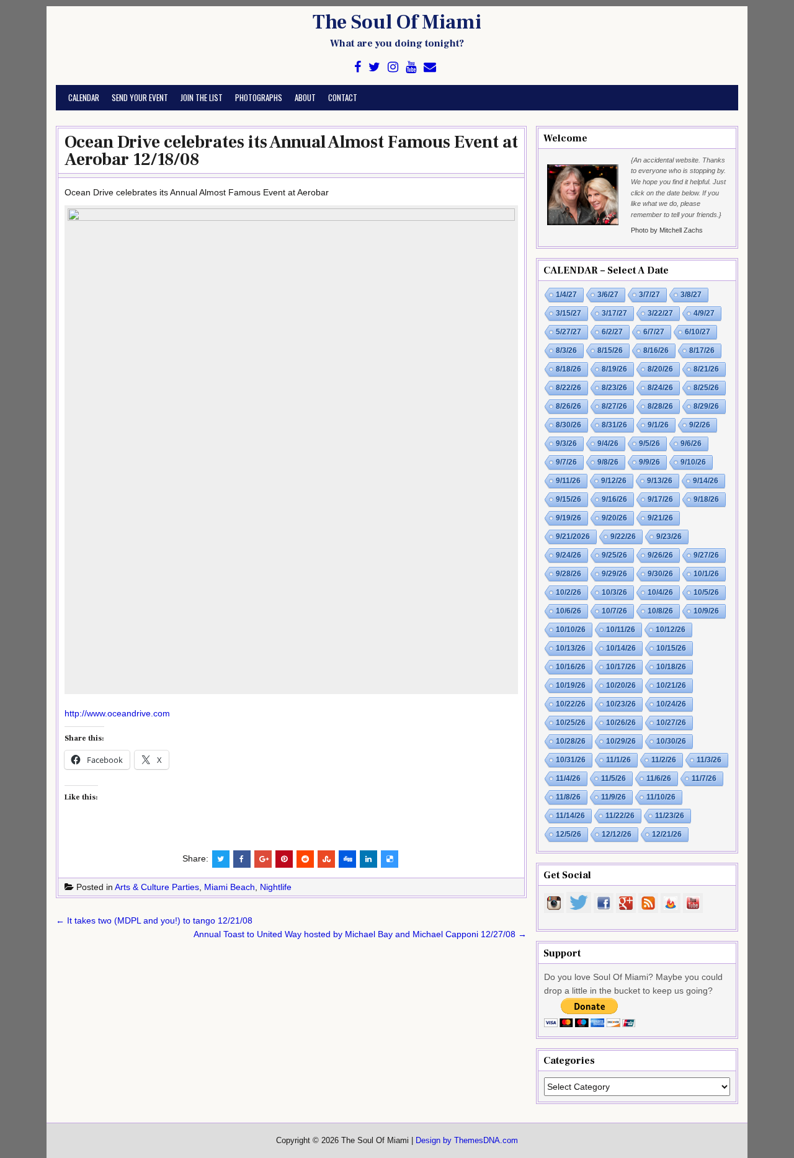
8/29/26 (706, 406)
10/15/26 (671, 648)
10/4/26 (660, 592)
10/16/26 (571, 666)
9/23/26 (669, 536)
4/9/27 (704, 313)
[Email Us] (430, 67)
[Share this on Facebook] (242, 859)
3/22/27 (660, 313)
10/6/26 (568, 611)
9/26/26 (660, 555)
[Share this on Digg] (347, 859)
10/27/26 (671, 722)
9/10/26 (693, 462)
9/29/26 (614, 573)
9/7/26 (566, 462)
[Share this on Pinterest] (284, 859)
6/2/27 (612, 331)
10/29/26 (621, 741)
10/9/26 (706, 611)
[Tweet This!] (221, 859)
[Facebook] (357, 67)
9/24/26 (568, 555)
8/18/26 (568, 369)
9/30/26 (660, 573)
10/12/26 (670, 629)
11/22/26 (620, 815)
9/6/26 (691, 443)
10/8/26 (660, 611)
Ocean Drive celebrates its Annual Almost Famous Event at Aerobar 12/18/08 (291, 151)
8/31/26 (614, 425)
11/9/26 (613, 797)
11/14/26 (570, 815)
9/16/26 (614, 499)
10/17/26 (621, 666)
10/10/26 (571, 629)
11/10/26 (661, 797)
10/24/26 (671, 704)
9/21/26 (660, 518)
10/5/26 (706, 592)
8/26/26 (568, 406)
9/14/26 (705, 480)
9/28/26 (568, 573)
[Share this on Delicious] (389, 859)
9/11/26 (568, 480)
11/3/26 (709, 759)
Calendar (83, 97)
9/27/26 (706, 555)
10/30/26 (671, 741)
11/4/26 (568, 778)
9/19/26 (568, 518)
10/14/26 (621, 648)
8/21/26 (706, 369)
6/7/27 (653, 331)
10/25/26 (571, 722)
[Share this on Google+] (263, 859)
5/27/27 (568, 331)
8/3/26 (566, 350)
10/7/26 (614, 611)
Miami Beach (229, 887)
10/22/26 (571, 704)
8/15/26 (610, 350)
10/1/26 (706, 573)
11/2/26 (663, 759)
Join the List (202, 97)
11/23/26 (669, 815)
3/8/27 (691, 294)
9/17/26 (660, 499)
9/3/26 (566, 443)
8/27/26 (614, 406)
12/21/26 (667, 834)
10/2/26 (568, 592)
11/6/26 (658, 778)
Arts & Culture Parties (157, 887)
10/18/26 (671, 666)
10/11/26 (620, 629)
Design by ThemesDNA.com (467, 1140)
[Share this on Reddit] (305, 859)
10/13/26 (571, 648)
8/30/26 (568, 425)
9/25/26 (614, 555)
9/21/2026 (573, 536)
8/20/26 (660, 369)
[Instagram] (393, 67)
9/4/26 (607, 443)
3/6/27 (607, 294)
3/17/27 (614, 313)
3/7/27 (649, 294)
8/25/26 (706, 387)
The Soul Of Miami (397, 22)
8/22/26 (568, 387)
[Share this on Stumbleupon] (326, 859)
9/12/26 (614, 480)
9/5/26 (649, 443)
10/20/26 (621, 685)
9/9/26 (649, 462)
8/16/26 (656, 350)
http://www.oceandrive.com (117, 713)
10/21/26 (671, 685)
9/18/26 (706, 499)
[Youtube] (411, 67)
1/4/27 (566, 294)
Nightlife (276, 887)
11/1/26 (618, 759)
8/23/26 (614, 387)
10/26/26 (621, 722)
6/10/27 (697, 331)
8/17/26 (702, 350)
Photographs (258, 97)
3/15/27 (568, 313)
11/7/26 (704, 778)
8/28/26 (660, 406)
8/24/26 (660, 387)
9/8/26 (607, 462)
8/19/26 (614, 369)
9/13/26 (659, 480)
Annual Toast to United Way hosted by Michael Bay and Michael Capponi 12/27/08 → (360, 934)
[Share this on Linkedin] (368, 859)
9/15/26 (568, 499)
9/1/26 (658, 425)
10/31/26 (571, 759)
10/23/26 (621, 704)
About (305, 97)
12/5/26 (568, 834)
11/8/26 (568, 797)
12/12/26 (616, 834)
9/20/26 (614, 518)
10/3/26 (614, 592)
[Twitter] (374, 67)
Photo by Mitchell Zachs (667, 230)
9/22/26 (623, 536)
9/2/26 (699, 425)
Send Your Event (140, 97)
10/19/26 (571, 685)
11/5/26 (613, 778)
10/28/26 (571, 741)
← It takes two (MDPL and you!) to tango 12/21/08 (154, 920)
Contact (342, 97)
